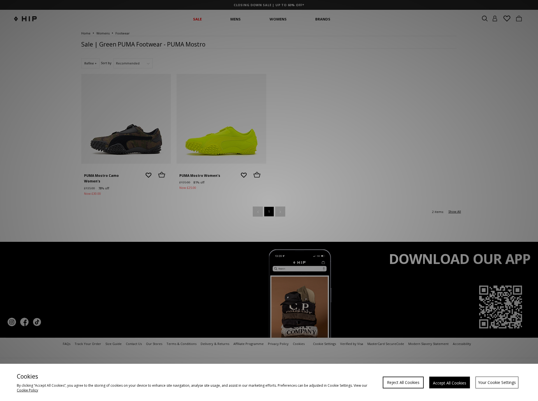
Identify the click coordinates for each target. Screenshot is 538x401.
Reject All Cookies (403, 382)
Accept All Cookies (449, 383)
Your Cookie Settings (497, 382)
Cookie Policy (27, 390)
